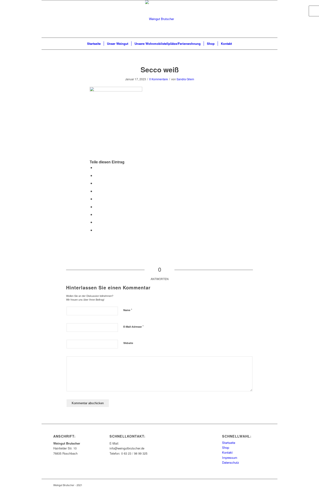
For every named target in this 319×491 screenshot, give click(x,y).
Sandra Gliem (185, 79)
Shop (225, 447)
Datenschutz (230, 462)
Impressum (229, 457)
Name (127, 310)
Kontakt (227, 452)
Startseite (228, 442)
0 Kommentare (158, 79)
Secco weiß (160, 69)
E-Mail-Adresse (133, 326)
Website (128, 343)
